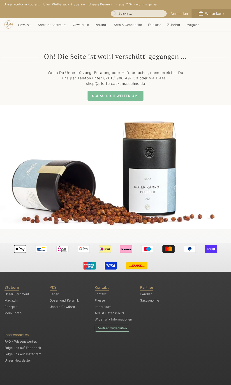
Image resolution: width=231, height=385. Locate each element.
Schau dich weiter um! (115, 96)
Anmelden (179, 13)
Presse (100, 300)
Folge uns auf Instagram (23, 354)
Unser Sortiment (17, 294)
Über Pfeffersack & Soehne (64, 4)
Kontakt (100, 294)
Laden (54, 294)
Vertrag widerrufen (112, 328)
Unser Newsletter (18, 360)
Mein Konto (13, 313)
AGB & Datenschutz (110, 313)
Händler (146, 294)
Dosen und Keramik (64, 300)
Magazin (11, 300)
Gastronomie (149, 300)
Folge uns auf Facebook (23, 348)
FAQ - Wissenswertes (21, 341)
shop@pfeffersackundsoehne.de (115, 83)
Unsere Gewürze (62, 307)
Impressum (103, 307)
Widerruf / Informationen (113, 319)
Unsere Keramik (100, 4)
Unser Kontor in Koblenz (22, 4)
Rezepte (11, 307)
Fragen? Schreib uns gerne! (136, 4)
